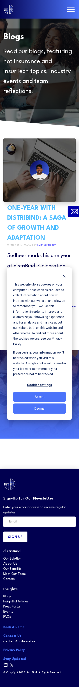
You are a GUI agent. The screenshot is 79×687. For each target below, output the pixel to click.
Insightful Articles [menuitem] (16, 601)
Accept (40, 397)
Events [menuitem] (8, 611)
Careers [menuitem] (9, 579)
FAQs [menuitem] (7, 617)
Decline (39, 408)
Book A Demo (13, 627)
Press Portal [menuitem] (11, 606)
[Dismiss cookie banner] (64, 276)
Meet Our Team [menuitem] (14, 574)
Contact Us (12, 636)
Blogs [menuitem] (7, 596)
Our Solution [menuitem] (12, 558)
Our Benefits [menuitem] (12, 569)
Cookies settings (39, 385)
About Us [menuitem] (10, 564)
